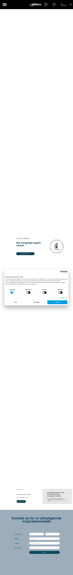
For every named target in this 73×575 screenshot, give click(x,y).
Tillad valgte (36, 302)
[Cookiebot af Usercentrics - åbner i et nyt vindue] (61, 272)
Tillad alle (57, 302)
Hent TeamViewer (63, 4)
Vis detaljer (62, 297)
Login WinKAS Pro (46, 5)
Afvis (15, 302)
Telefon (16, 543)
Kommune (17, 548)
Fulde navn (18, 534)
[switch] (28, 292)
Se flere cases (21, 501)
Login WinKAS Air (54, 5)
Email (16, 539)
